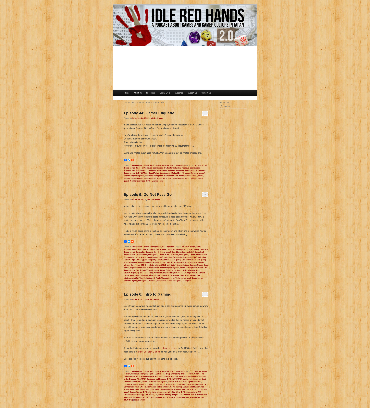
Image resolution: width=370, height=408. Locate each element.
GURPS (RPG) (141, 173)
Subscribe (179, 92)
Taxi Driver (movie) (188, 275)
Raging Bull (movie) (168, 270)
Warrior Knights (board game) (136, 280)
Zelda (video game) (174, 280)
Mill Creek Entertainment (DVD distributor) (158, 265)
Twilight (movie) (164, 394)
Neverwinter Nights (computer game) (145, 389)
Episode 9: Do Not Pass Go (148, 194)
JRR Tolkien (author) (194, 384)
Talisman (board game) (170, 275)
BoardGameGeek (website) (183, 252)
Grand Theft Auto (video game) (154, 381)
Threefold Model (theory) (134, 394)
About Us (138, 92)
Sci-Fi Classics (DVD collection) (153, 272)
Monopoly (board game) (186, 265)
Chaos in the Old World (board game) (174, 254)
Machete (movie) (197, 262)
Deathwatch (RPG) (162, 376)
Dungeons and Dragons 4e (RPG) (161, 170)
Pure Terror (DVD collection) (147, 270)
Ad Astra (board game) (191, 246)
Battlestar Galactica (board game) (149, 167)
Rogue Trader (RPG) (182, 389)
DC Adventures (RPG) (145, 376)
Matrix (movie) (176, 386)
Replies (187, 280)
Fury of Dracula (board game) (169, 259)
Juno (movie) (160, 262)
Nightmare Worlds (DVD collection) (144, 267)
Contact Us (206, 92)
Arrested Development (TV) (179, 249)
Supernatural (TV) (193, 392)
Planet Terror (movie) (188, 267)
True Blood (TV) (151, 394)
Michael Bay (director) (180, 173)
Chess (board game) (198, 254)
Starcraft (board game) (133, 178)
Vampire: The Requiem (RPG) (184, 394)
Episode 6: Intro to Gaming (147, 294)
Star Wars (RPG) (179, 392)
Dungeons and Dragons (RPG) (159, 379)
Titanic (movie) (149, 178)
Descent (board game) (180, 376)
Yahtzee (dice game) (157, 280)
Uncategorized (181, 165)
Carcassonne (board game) (147, 254)
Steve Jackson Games (149, 351)
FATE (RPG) (177, 379)
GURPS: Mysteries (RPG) (191, 381)
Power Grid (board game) (134, 175)
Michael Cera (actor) (132, 265)
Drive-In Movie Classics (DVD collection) (189, 257)
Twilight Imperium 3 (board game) (170, 178)
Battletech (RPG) (163, 373)
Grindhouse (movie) (146, 262)
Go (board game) (130, 262)
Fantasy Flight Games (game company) (140, 259)
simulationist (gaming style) (159, 392)
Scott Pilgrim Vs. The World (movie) (180, 272)
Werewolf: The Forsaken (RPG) (155, 397)
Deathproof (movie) (132, 257)
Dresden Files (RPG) (137, 379)
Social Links (165, 92)
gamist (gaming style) (192, 379)
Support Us (192, 92)
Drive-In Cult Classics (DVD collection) (156, 257)
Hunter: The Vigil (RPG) (175, 384)
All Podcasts (137, 165)
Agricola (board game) (133, 249)
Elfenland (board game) (185, 170)
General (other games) (152, 165)
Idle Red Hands (157, 118)
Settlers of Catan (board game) (177, 175)
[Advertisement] (185, 68)
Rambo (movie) (167, 389)
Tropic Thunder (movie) (165, 278)
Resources (150, 92)
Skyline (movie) (196, 175)
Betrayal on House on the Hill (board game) (153, 252)
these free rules (170, 347)
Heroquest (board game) (134, 384)
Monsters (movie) (197, 173)
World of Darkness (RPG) (140, 181)
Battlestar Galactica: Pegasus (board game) (182, 167)
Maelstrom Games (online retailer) (155, 386)
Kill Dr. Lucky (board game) (178, 262)
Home (126, 92)
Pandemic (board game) (169, 267)
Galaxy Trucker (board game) (194, 259)
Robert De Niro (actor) (185, 270)
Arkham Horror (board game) (155, 249)
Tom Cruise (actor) (147, 278)
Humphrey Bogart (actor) (155, 384)
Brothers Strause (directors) (135, 170)
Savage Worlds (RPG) (139, 392)
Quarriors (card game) (154, 175)
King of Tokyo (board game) (159, 173)
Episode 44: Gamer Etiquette (149, 112)
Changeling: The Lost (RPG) (182, 373)
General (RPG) (168, 165)
